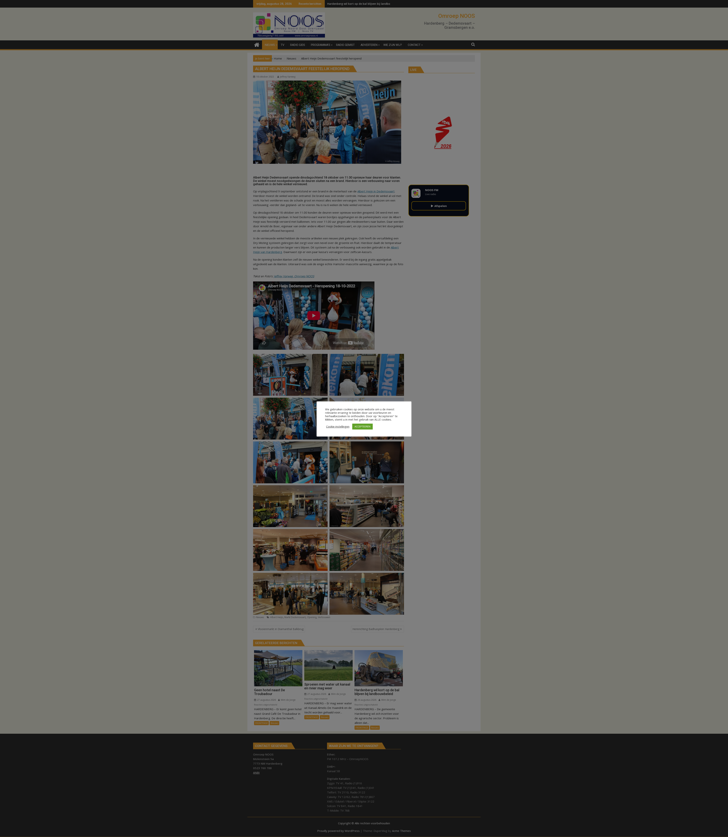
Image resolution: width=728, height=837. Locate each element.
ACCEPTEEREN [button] (362, 426)
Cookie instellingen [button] (337, 426)
